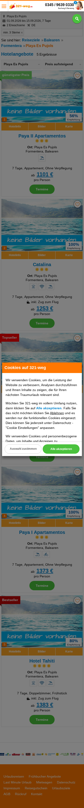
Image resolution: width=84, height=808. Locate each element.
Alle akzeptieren (61, 449)
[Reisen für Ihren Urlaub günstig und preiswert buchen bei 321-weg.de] (21, 7)
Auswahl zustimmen (23, 448)
